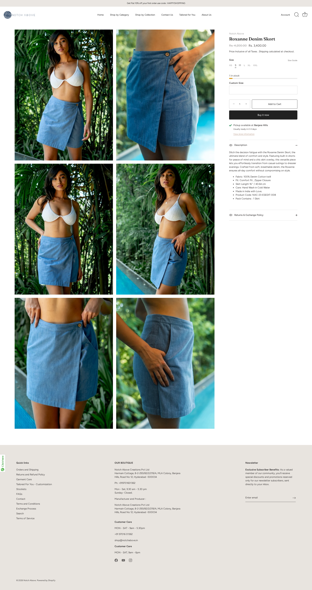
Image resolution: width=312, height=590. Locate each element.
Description (240, 145)
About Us (206, 14)
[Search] (296, 14)
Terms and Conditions (28, 503)
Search (20, 513)
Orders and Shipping (27, 469)
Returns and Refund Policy (30, 474)
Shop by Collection (145, 14)
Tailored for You (187, 14)
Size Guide (292, 60)
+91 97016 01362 (124, 534)
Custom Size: (236, 83)
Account (285, 14)
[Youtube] (123, 559)
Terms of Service (25, 518)
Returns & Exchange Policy (248, 215)
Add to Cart (274, 104)
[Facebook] (116, 559)
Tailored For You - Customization (34, 484)
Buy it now (263, 115)
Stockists (21, 489)
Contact (20, 498)
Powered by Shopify (46, 580)
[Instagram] (130, 559)
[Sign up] (294, 497)
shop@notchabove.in (126, 540)
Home (100, 14)
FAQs (19, 494)
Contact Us (167, 14)
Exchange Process (26, 508)
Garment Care (24, 479)
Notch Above (236, 33)
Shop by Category (119, 14)
